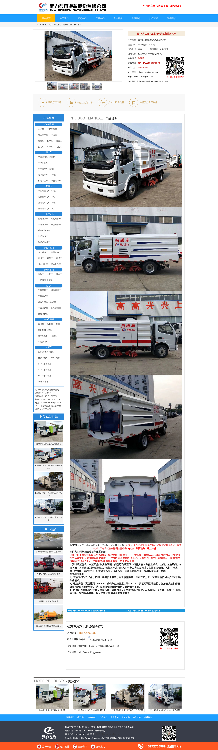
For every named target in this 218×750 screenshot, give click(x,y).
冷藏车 (49, 347)
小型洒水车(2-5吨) (46, 169)
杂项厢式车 (56, 308)
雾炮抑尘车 (43, 181)
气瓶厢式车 (43, 296)
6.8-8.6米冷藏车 (45, 376)
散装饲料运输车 (45, 330)
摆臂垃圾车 (56, 224)
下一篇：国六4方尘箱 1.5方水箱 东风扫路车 (143, 610)
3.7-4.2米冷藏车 (45, 364)
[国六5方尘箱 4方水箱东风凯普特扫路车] (52, 86)
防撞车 (41, 324)
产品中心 (100, 18)
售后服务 (136, 18)
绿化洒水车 (56, 181)
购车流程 (153, 18)
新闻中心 (82, 18)
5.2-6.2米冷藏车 (45, 370)
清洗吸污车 (43, 252)
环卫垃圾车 (49, 214)
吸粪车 (59, 141)
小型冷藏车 (56, 358)
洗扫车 (59, 147)
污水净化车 (43, 264)
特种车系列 (49, 319)
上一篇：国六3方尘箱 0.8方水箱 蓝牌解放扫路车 (86, 610)
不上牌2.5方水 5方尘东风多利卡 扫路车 (48, 494)
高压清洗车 (56, 252)
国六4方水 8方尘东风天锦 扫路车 (48, 443)
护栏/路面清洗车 (45, 280)
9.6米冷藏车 (43, 381)
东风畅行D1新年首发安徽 (48, 601)
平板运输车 (43, 342)
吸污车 (41, 147)
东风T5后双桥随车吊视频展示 (48, 574)
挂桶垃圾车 (43, 236)
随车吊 (49, 186)
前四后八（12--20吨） (47, 203)
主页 (50, 24)
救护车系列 (43, 336)
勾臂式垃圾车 (44, 242)
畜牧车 (50, 324)
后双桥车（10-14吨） (47, 197)
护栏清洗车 (52, 129)
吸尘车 (50, 141)
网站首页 (46, 18)
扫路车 (76, 24)
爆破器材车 (56, 290)
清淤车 (59, 258)
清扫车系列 (67, 24)
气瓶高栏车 (43, 290)
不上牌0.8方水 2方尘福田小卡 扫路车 (48, 518)
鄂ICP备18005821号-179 (107, 734)
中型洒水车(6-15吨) (46, 157)
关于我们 (64, 18)
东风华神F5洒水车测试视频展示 (48, 551)
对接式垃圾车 (44, 230)
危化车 (49, 286)
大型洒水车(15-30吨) (47, 175)
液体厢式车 (43, 308)
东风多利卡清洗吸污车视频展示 (48, 626)
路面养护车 (43, 135)
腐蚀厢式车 (43, 314)
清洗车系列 (49, 248)
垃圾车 (41, 129)
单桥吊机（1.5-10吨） (47, 191)
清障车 (54, 336)
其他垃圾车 (56, 219)
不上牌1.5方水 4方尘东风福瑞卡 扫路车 (48, 466)
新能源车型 (49, 124)
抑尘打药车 (43, 163)
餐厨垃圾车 (43, 219)
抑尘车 (50, 147)
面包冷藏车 (43, 358)
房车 (58, 324)
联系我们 (171, 18)
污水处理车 (56, 264)
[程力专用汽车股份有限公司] (49, 732)
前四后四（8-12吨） (47, 208)
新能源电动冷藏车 (46, 352)
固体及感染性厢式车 (47, 302)
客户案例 (117, 18)
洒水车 (54, 135)
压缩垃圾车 (43, 224)
